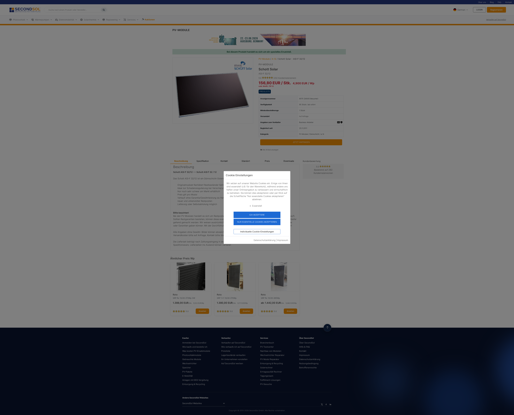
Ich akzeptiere (257, 215)
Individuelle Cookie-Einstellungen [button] (257, 231)
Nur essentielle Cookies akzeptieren (257, 222)
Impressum (282, 240)
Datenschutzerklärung (264, 240)
